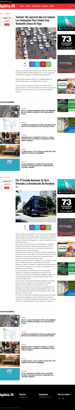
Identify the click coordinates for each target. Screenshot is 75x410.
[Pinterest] (43, 64)
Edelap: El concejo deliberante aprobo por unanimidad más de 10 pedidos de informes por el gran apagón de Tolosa (38, 112)
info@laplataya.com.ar (45, 397)
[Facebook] (71, 6)
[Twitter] (74, 6)
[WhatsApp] (48, 64)
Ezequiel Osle (23, 397)
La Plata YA (6, 21)
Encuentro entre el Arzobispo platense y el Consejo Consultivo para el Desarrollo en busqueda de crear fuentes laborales (38, 138)
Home (1, 14)
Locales (7, 14)
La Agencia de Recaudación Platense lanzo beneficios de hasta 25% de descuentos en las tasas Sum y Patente (38, 125)
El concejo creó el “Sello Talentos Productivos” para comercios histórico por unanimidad (38, 152)
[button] (73, 1)
